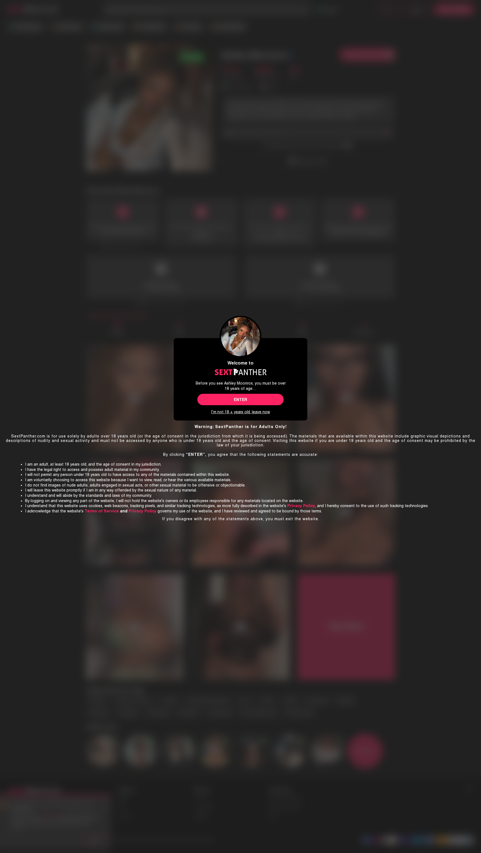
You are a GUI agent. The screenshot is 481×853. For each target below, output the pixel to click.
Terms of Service (102, 511)
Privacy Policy (142, 511)
